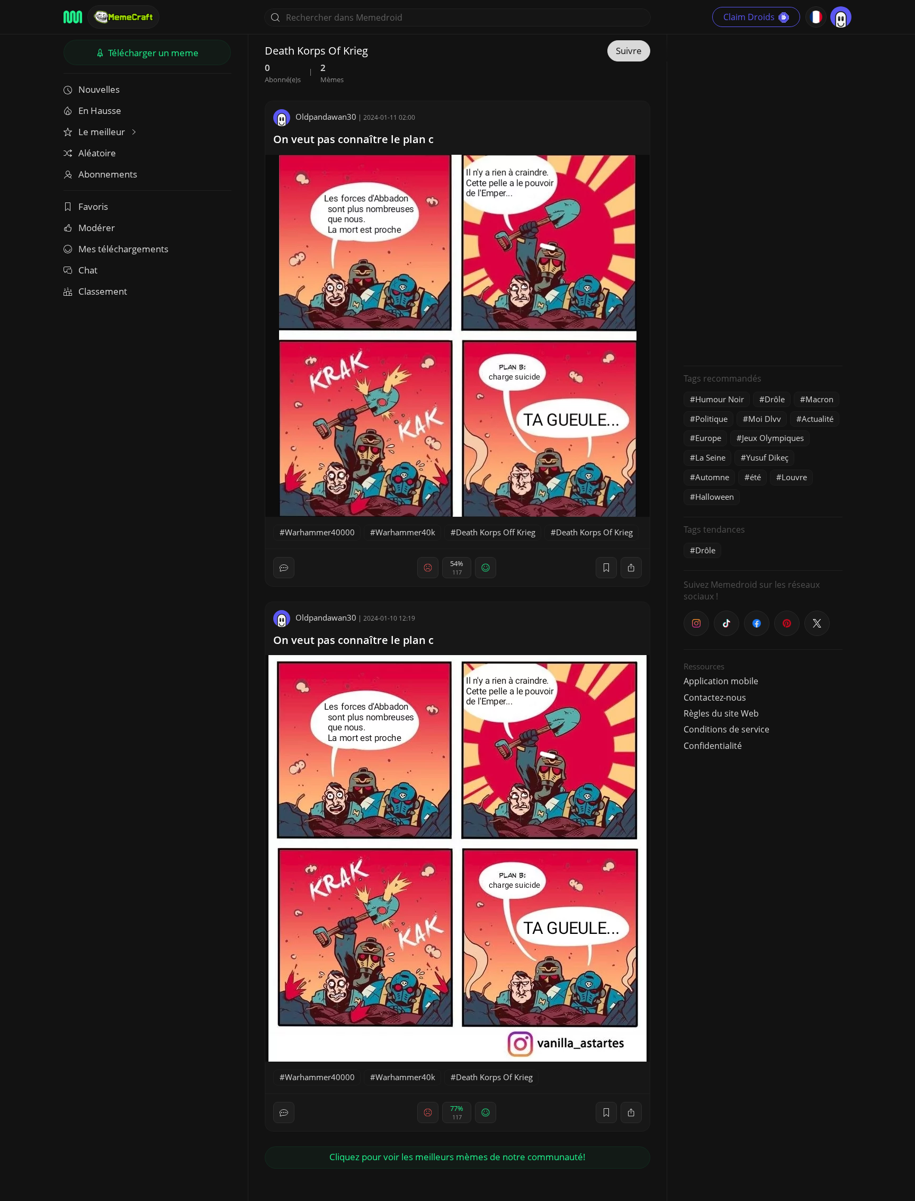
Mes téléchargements (123, 249)
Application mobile (721, 681)
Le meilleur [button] (102, 132)
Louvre (794, 477)
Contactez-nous (715, 697)
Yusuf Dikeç (767, 457)
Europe (708, 437)
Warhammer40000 (320, 532)
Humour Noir (719, 399)
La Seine (710, 457)
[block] (631, 567)
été (755, 477)
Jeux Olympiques (773, 437)
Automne (712, 477)
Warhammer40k (405, 532)
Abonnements (107, 174)
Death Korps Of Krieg (594, 532)
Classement (102, 291)
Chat (87, 270)
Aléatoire (97, 153)
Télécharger (152, 53)
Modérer (96, 228)
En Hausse (99, 110)
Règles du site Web (721, 713)
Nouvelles (99, 89)
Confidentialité (713, 746)
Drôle (775, 399)
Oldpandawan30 (325, 116)
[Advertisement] (763, 199)
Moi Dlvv (764, 418)
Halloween (714, 496)
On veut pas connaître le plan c (353, 139)
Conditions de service (726, 729)
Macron (819, 399)
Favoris (93, 206)
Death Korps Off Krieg (495, 532)
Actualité (817, 418)
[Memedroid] (73, 17)
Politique (711, 418)
